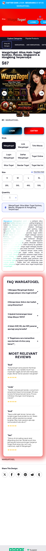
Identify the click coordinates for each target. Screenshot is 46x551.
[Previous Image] (4, 93)
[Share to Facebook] (12, 474)
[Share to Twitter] (5, 474)
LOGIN (33, 22)
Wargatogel (7, 221)
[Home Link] (16, 20)
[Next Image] (41, 93)
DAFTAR (34, 131)
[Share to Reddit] (32, 474)
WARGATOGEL (8, 459)
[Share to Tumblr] (39, 474)
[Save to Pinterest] (25, 474)
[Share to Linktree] (18, 474)
